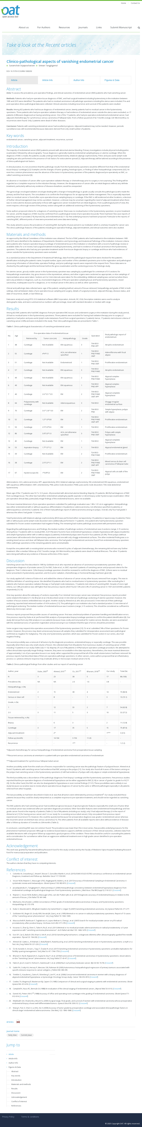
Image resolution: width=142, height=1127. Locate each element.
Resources (64, 27)
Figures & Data (112, 80)
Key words (15, 1075)
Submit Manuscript (121, 27)
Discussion (16, 1093)
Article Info (47, 80)
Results (14, 1088)
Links (99, 27)
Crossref (71, 883)
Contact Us (135, 3)
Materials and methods (21, 1084)
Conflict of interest (19, 1101)
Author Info (78, 80)
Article (14, 80)
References (16, 1105)
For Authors (43, 27)
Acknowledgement (19, 1097)
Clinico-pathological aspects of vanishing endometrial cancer (60, 61)
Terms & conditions (30, 1116)
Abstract (14, 1071)
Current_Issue (26, 1035)
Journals (83, 27)
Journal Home (13, 1031)
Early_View (12, 1035)
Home (123, 3)
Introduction (16, 1080)
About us (24, 27)
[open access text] (10, 11)
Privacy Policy (8, 1116)
